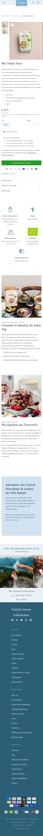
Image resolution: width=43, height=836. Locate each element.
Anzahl (29, 120)
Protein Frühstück (18, 654)
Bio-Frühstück (16, 635)
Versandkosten (23, 114)
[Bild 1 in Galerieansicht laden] (5, 25)
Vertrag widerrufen (18, 774)
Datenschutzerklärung (19, 778)
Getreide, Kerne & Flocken (21, 672)
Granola (14, 644)
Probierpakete (16, 677)
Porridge (14, 640)
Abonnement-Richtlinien (20, 760)
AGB (13, 755)
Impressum (15, 750)
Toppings (15, 668)
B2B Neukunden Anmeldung (21, 732)
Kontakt (14, 783)
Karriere (14, 723)
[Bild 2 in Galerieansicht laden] (5, 31)
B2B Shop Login (17, 737)
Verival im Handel (18, 714)
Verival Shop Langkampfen (21, 704)
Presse (14, 718)
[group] (16, 571)
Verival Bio (5, 16)
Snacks (14, 663)
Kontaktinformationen (18, 825)
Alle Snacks (16, 16)
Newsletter (15, 728)
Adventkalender (17, 682)
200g (5, 124)
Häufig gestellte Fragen (20, 709)
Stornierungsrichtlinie (22, 828)
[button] (4, 2)
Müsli (13, 649)
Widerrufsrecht (17, 769)
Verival (13, 819)
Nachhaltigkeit (17, 700)
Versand (32, 822)
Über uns (15, 695)
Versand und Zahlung (19, 764)
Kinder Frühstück (18, 659)
